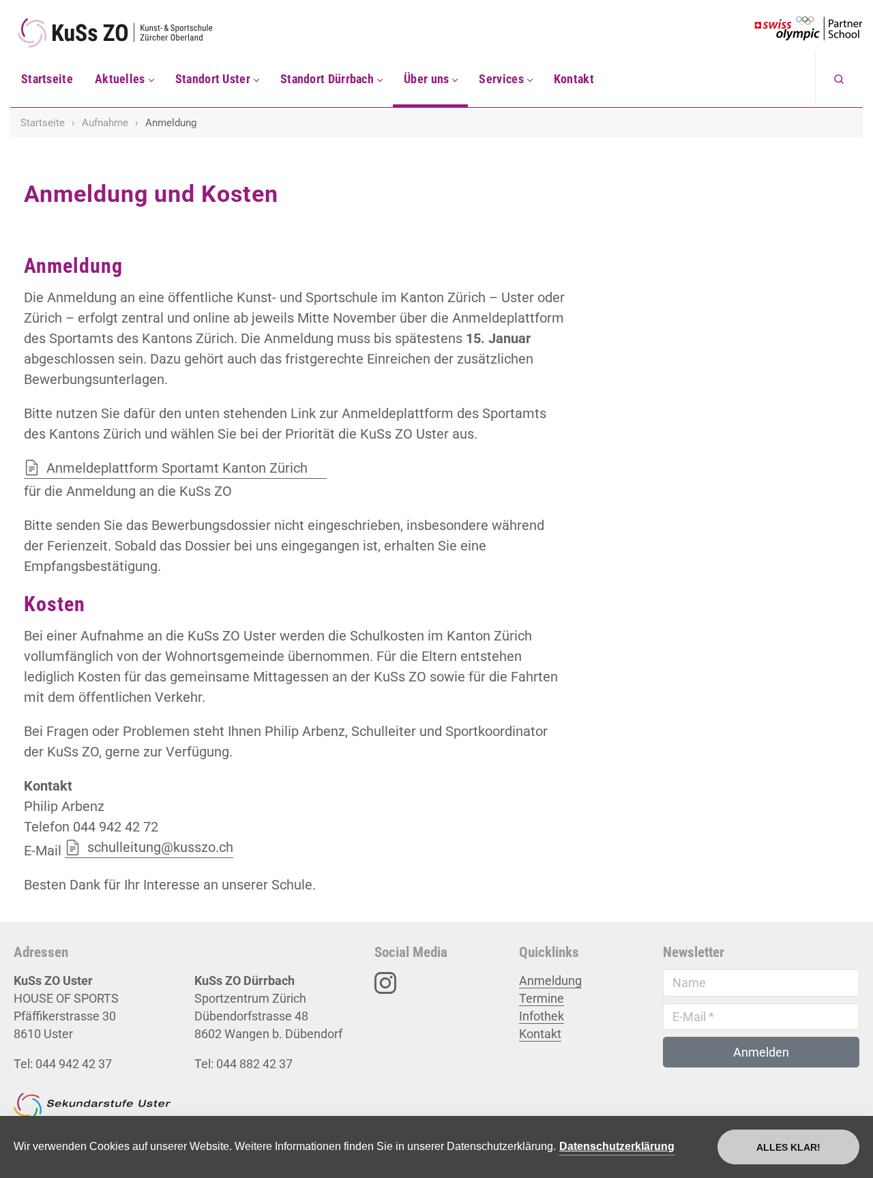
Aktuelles (120, 79)
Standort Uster (212, 79)
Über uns (426, 79)
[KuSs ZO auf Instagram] (385, 982)
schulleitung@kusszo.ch (160, 847)
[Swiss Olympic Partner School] (808, 29)
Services (501, 79)
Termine (541, 998)
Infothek (541, 1016)
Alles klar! (788, 1147)
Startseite (47, 79)
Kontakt (574, 79)
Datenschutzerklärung (617, 1146)
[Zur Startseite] (126, 33)
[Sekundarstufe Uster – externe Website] (92, 1112)
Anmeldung (550, 980)
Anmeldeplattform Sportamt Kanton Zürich (177, 468)
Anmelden (761, 1052)
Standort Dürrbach (327, 79)
